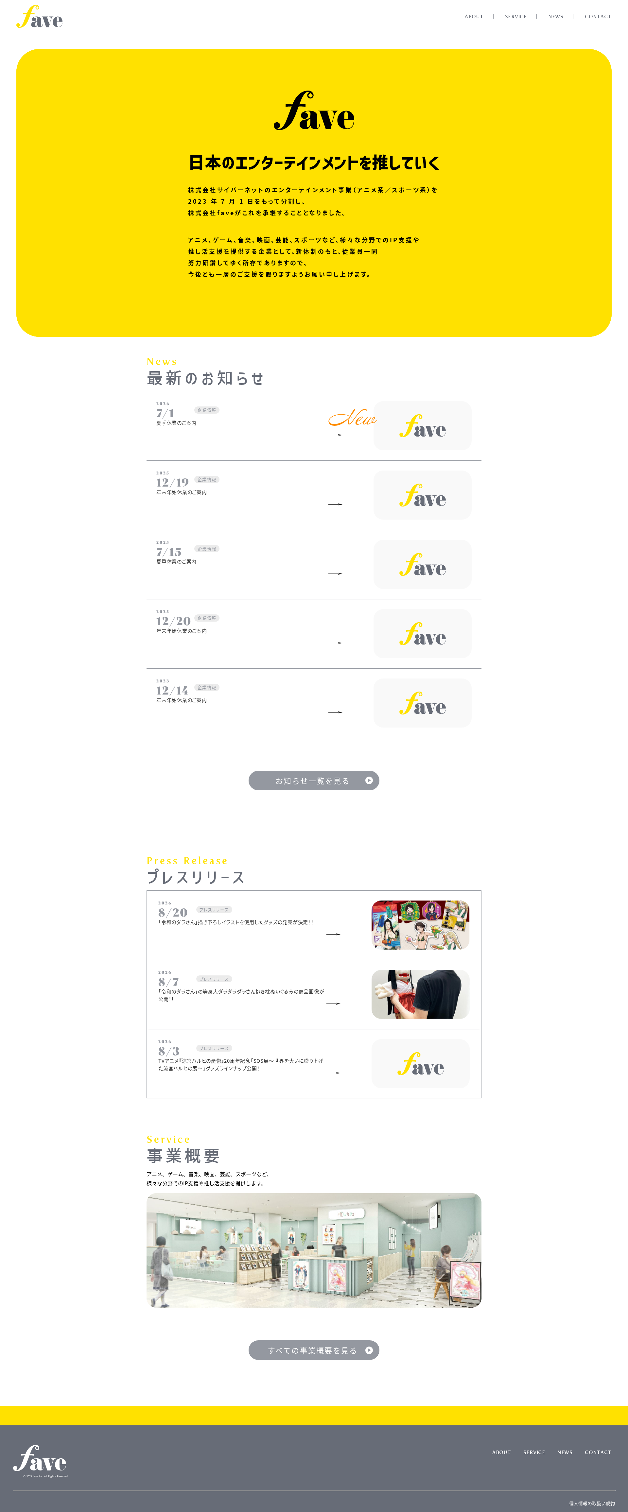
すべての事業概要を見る (313, 1350)
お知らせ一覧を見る (312, 780)
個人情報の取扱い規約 (592, 1503)
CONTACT (598, 17)
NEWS (556, 17)
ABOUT (474, 17)
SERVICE (516, 17)
